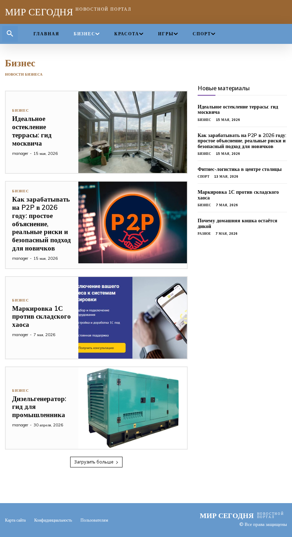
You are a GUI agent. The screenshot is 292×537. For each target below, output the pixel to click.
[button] (10, 34)
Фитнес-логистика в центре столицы (240, 169)
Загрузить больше (94, 462)
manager (20, 153)
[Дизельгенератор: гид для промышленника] (132, 408)
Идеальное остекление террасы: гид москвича (32, 130)
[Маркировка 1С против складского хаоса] (132, 318)
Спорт (203, 176)
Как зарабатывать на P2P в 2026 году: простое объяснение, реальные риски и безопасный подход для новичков (41, 223)
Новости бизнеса (23, 74)
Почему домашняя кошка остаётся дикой (237, 223)
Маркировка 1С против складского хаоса (41, 316)
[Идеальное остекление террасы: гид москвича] (132, 132)
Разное (204, 233)
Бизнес (20, 110)
